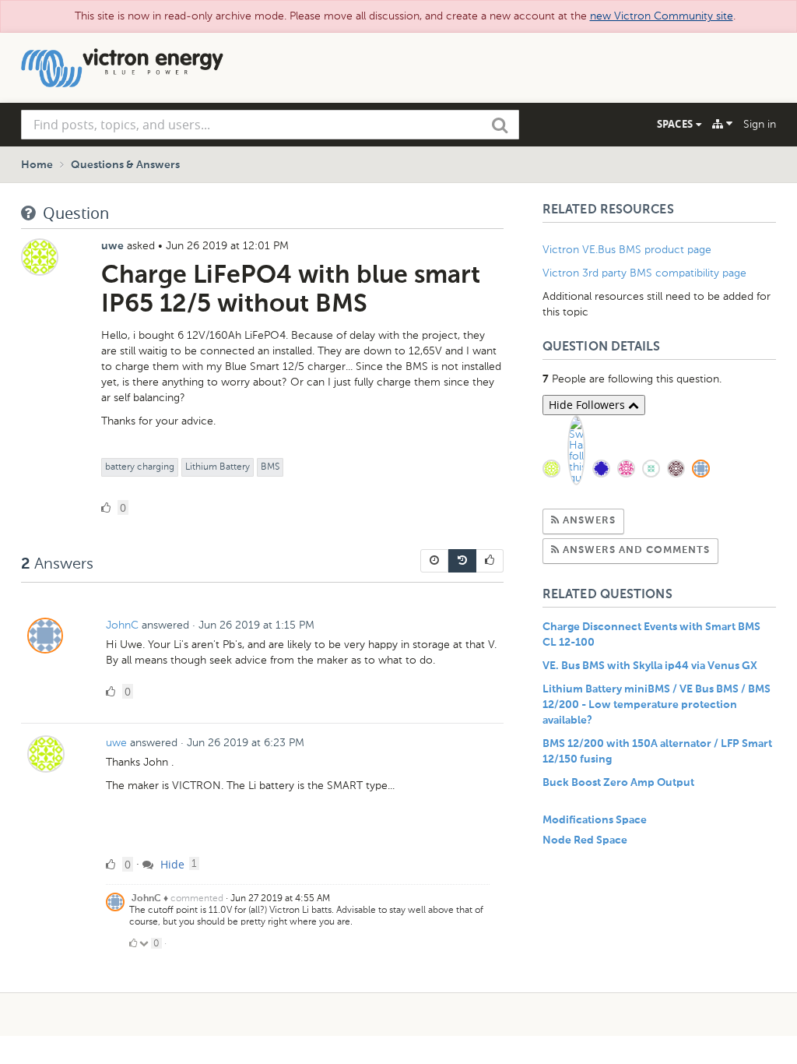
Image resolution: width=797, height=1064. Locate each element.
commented (196, 898)
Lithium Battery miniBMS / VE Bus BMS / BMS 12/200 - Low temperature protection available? (656, 705)
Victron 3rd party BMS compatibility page (644, 273)
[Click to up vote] (133, 943)
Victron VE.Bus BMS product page (626, 249)
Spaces (676, 124)
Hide (170, 864)
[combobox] (270, 124)
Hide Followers (588, 404)
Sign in (759, 124)
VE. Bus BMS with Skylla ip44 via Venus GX (649, 666)
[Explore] (722, 123)
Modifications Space (594, 820)
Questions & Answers (125, 165)
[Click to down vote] (145, 943)
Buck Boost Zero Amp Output (618, 782)
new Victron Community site (661, 16)
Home (37, 165)
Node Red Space (584, 840)
